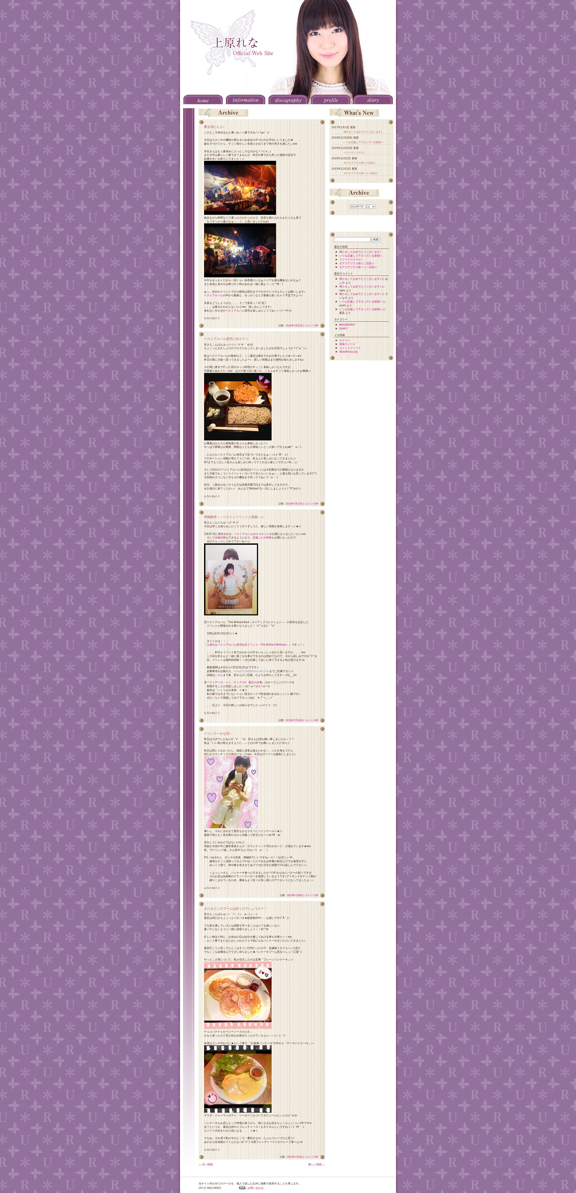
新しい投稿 (316, 1164)
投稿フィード (347, 344)
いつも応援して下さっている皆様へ (363, 142)
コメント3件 (311, 325)
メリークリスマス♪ (354, 152)
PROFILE (330, 99)
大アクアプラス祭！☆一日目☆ (361, 173)
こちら (219, 675)
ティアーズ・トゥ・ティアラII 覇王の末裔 (235, 682)
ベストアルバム (213, 295)
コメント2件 (311, 1156)
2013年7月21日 (294, 325)
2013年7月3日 (295, 1156)
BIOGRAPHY (347, 324)
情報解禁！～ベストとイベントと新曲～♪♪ (234, 517)
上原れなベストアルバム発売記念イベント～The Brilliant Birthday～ (248, 644)
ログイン (344, 340)
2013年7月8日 (295, 895)
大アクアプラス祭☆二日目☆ (360, 162)
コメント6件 (311, 720)
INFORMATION (245, 99)
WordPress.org (348, 351)
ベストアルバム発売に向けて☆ (226, 339)
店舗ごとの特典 (262, 537)
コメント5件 (311, 503)
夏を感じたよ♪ (214, 126)
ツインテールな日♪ (217, 733)
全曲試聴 (220, 537)
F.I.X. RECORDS (242, 1188)
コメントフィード (350, 348)
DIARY (373, 99)
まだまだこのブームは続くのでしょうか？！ (235, 908)
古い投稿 (206, 1164)
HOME (203, 99)
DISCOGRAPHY (288, 99)
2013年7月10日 (294, 720)
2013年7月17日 (294, 503)
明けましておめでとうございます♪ (363, 131)
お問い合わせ (256, 1188)
